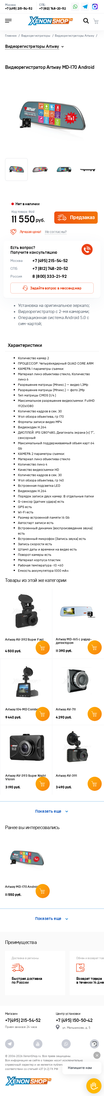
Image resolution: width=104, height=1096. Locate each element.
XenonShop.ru (32, 1056)
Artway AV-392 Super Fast (24, 639)
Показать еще (48, 811)
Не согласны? (56, 232)
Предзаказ (82, 217)
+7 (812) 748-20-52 (52, 9)
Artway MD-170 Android (22, 887)
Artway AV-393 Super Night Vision (25, 777)
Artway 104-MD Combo (21, 709)
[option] (52, 116)
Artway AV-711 (66, 709)
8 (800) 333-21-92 (49, 276)
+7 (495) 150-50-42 (74, 1020)
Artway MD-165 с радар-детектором (74, 641)
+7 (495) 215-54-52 (18, 9)
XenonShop (50, 21)
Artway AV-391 (66, 775)
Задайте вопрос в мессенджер (55, 288)
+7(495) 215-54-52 (23, 1020)
